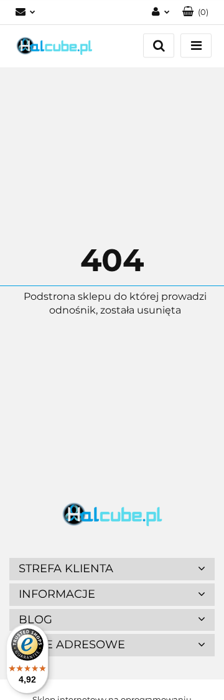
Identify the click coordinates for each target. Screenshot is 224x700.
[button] (195, 12)
